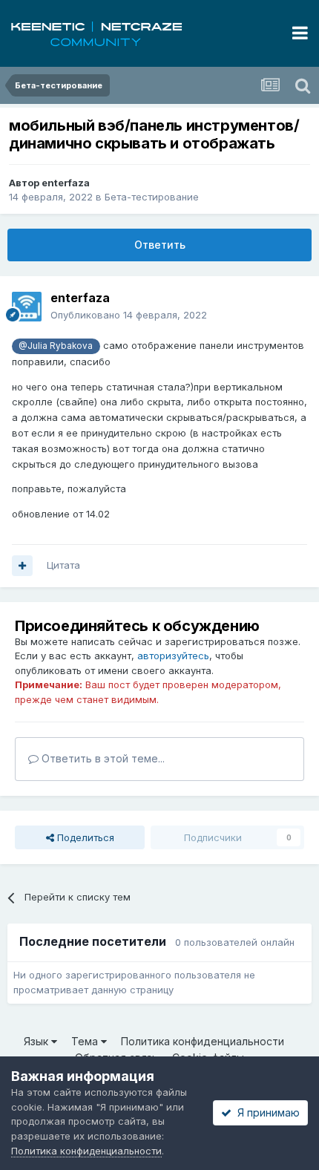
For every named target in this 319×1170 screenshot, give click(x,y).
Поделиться (84, 837)
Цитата (63, 565)
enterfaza (66, 183)
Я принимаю (265, 1112)
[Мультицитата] (22, 565)
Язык (37, 1041)
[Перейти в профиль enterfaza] (27, 306)
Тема (86, 1041)
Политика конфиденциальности (202, 1041)
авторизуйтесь (173, 655)
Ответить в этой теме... (102, 758)
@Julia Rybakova (56, 346)
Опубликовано (128, 315)
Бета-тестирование (152, 197)
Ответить (159, 244)
